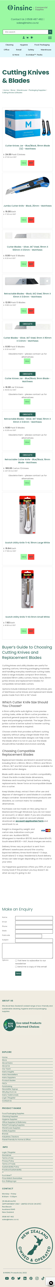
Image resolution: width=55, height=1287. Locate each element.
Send (18, 973)
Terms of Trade (8, 1164)
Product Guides (8, 1080)
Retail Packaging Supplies (13, 1125)
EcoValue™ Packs (34, 55)
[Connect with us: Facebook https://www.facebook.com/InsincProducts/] (13, 1278)
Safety (31, 50)
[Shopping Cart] (27, 38)
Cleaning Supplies (10, 1116)
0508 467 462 (34, 19)
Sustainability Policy (10, 1166)
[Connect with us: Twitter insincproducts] (19, 1278)
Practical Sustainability (11, 1169)
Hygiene (24, 45)
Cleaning (9, 45)
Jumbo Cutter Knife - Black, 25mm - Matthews (27, 205)
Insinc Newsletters (10, 1074)
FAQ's (4, 1083)
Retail (18, 50)
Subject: (5, 940)
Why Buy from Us (9, 1092)
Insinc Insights (8, 1071)
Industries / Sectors (10, 1136)
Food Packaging (42, 45)
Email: (4, 922)
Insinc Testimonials (10, 1095)
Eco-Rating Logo (9, 1181)
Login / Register (8, 1098)
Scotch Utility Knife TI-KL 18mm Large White (27, 542)
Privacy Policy (8, 1161)
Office (6, 50)
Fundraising (7, 1086)
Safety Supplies (8, 1131)
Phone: (4, 926)
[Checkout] (32, 38)
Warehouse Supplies (11, 1128)
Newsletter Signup (10, 1089)
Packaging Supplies (37, 90)
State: (4, 931)
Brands (5, 1133)
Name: (4, 917)
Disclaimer (6, 1155)
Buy (31, 163)
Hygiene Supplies (9, 1119)
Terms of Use (7, 1158)
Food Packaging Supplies (13, 1113)
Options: (5, 960)
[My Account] (23, 38)
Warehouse (46, 50)
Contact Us (17, 19)
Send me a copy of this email (32, 966)
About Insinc (7, 1063)
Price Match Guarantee (12, 1178)
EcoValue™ (7, 1175)
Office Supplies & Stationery (14, 1122)
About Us (6, 1066)
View (27, 361)
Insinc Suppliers (9, 1077)
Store (13, 90)
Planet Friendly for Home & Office (16, 1139)
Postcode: (6, 935)
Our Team (6, 1069)
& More (16, 55)
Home (6, 90)
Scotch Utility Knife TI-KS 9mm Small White (27, 616)
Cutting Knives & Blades (12, 92)
